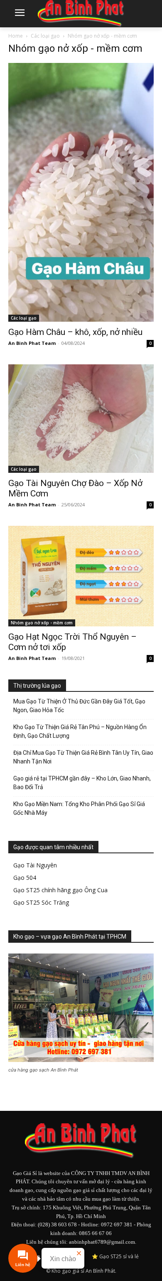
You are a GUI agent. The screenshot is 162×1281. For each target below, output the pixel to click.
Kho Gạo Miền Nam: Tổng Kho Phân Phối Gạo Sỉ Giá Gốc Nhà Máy (79, 808)
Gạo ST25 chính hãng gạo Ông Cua (60, 890)
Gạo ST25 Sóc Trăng (41, 902)
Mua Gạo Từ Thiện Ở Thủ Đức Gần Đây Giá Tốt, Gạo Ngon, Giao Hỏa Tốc (79, 705)
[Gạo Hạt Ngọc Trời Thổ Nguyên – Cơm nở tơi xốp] (81, 576)
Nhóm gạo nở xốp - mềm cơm (42, 623)
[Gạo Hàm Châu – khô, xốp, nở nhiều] (81, 192)
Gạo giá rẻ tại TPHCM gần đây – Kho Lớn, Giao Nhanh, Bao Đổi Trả (82, 782)
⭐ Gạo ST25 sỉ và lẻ (115, 1256)
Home (15, 35)
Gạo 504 (24, 877)
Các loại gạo (45, 35)
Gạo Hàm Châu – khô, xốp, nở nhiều (75, 332)
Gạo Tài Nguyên (35, 865)
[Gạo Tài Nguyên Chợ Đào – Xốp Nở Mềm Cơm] (81, 418)
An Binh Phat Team (32, 343)
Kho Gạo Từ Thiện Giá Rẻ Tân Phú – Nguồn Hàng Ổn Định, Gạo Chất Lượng (80, 731)
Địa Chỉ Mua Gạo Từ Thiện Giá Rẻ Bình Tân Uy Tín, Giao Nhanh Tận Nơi (83, 757)
